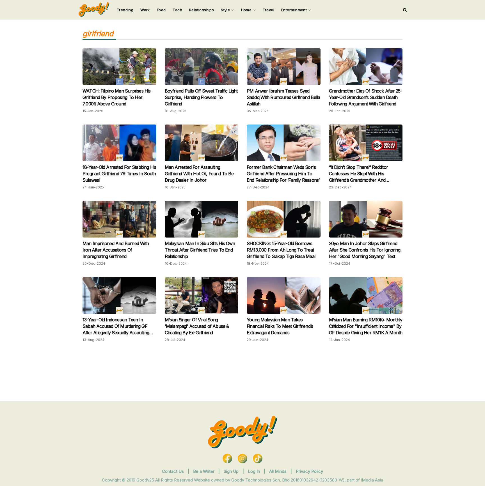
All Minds (278, 471)
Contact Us (173, 471)
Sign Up (232, 471)
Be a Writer (203, 471)
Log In (254, 471)
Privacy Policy (309, 471)
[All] (405, 10)
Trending (125, 10)
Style (226, 10)
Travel (268, 10)
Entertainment (294, 10)
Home (247, 10)
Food (161, 10)
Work (145, 10)
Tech (177, 10)
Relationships (201, 10)
